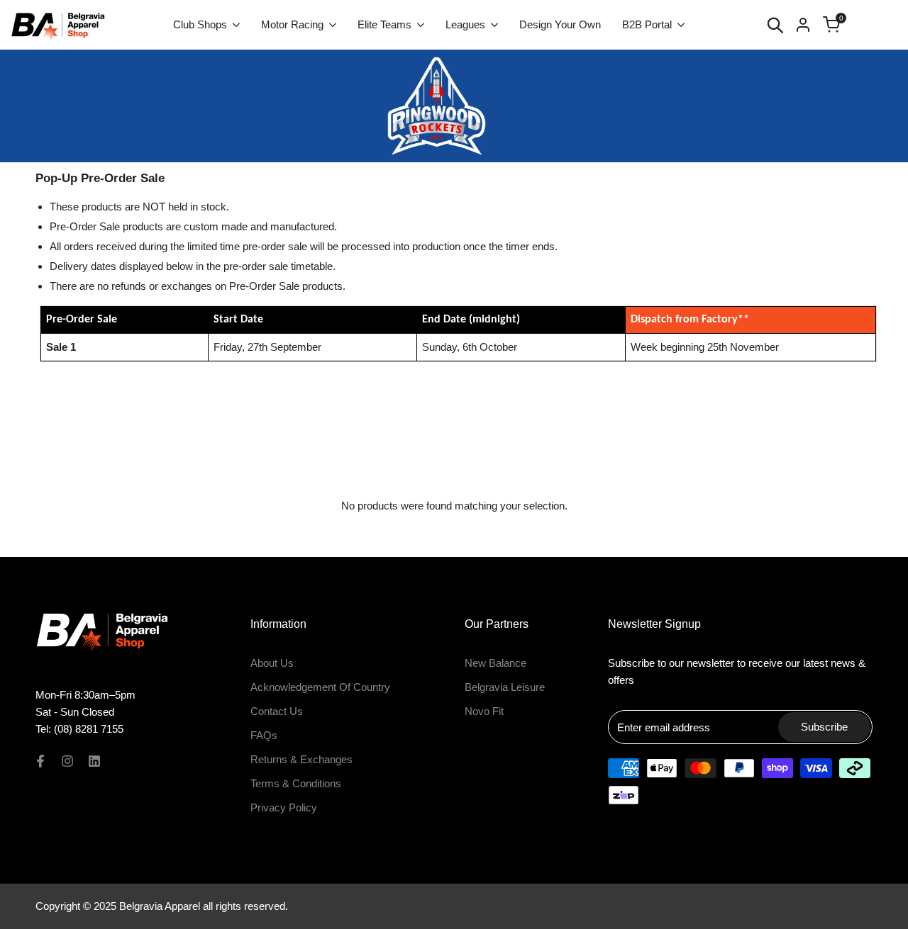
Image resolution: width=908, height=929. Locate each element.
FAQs (263, 735)
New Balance (495, 663)
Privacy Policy (283, 807)
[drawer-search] (775, 25)
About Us (272, 663)
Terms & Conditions (295, 783)
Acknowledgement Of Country (320, 687)
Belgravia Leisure (505, 687)
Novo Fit (484, 711)
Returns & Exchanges (301, 759)
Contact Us (276, 711)
